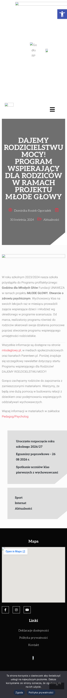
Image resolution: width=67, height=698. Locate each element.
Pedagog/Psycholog (15, 416)
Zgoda (19, 692)
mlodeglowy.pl (11, 350)
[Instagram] (16, 609)
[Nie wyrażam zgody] (56, 686)
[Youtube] (27, 609)
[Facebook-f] (5, 609)
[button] (62, 14)
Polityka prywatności (41, 692)
